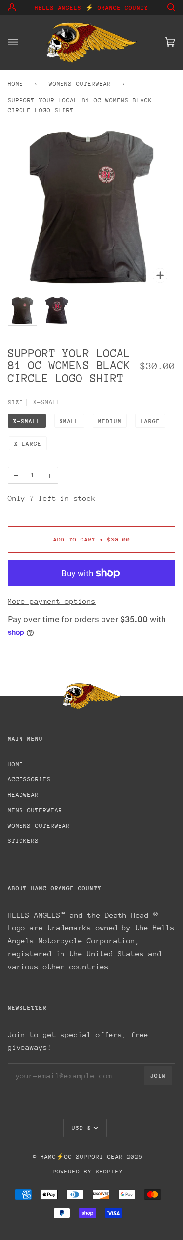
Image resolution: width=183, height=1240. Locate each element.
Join (158, 1075)
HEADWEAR (23, 794)
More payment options (52, 601)
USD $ (81, 1128)
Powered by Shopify (88, 1171)
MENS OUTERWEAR (35, 810)
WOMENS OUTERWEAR (80, 83)
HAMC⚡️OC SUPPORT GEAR (82, 1156)
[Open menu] (22, 42)
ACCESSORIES (29, 779)
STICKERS (23, 840)
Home (15, 83)
